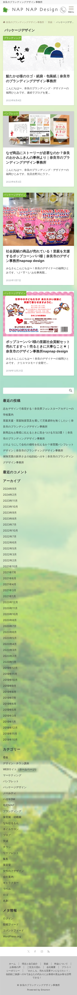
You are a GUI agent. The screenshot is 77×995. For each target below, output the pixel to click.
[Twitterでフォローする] (28, 951)
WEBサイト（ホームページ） (20, 769)
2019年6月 (9, 703)
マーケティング (12, 775)
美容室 (7, 864)
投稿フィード (11, 924)
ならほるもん (11, 823)
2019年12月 (10, 667)
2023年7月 (9, 524)
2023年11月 (10, 500)
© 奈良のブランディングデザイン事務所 (38, 985)
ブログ (7, 835)
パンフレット (11, 781)
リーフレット (11, 852)
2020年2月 (10, 655)
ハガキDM (9, 799)
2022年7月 (9, 536)
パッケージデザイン (15, 787)
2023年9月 (10, 512)
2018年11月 (10, 733)
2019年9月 (9, 685)
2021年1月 (9, 596)
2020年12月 (10, 602)
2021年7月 (9, 572)
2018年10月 (10, 739)
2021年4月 (9, 584)
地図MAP (8, 805)
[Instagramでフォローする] (42, 951)
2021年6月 (9, 578)
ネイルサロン (11, 829)
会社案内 (8, 876)
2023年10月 (10, 506)
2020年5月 (10, 638)
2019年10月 (10, 679)
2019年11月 (10, 673)
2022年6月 (10, 542)
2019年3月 (9, 715)
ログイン (8, 918)
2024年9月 (10, 488)
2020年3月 (10, 650)
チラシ (7, 846)
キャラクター (11, 882)
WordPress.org (12, 936)
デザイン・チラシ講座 (16, 763)
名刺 (5, 900)
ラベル (7, 888)
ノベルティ (9, 793)
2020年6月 (10, 632)
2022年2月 (10, 560)
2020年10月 (10, 614)
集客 (5, 858)
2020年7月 (9, 626)
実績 (5, 840)
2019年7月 (9, 697)
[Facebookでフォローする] (35, 951)
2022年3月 (10, 554)
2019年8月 (9, 691)
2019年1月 (9, 721)
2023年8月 (10, 518)
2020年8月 (10, 620)
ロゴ (5, 894)
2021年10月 (10, 566)
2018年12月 (10, 727)
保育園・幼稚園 (12, 817)
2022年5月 (10, 548)
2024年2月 (10, 494)
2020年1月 (9, 661)
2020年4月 (10, 644)
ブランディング (12, 811)
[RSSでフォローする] (48, 951)
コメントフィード (13, 930)
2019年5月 (9, 709)
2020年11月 (10, 608)
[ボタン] (63, 10)
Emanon (45, 989)
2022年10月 (10, 530)
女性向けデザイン (13, 870)
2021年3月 (9, 590)
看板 (5, 757)
